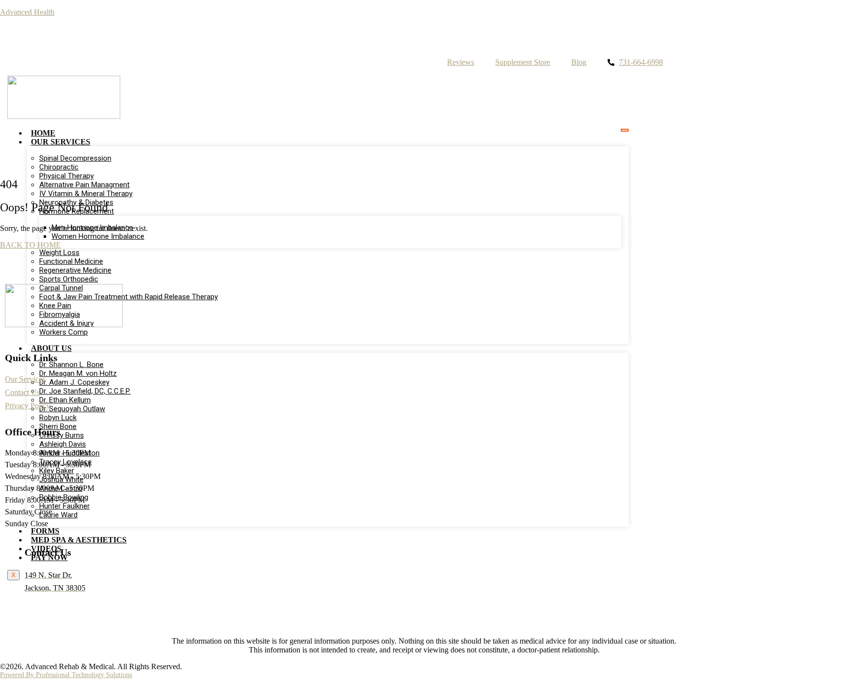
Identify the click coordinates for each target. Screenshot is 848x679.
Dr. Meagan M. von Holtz (78, 373)
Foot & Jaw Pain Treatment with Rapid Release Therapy (128, 296)
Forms (45, 531)
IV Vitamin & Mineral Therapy (85, 193)
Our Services (60, 142)
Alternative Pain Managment (84, 184)
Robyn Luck (58, 417)
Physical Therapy (66, 175)
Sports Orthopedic (68, 279)
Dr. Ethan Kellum (65, 400)
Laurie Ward (58, 514)
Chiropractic (59, 167)
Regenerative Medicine (75, 270)
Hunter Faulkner (64, 506)
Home (43, 133)
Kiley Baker (56, 470)
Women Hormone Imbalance (98, 236)
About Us (51, 348)
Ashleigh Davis (62, 444)
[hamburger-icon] (625, 130)
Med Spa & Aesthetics (79, 540)
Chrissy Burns (61, 435)
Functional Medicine (71, 261)
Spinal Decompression (75, 158)
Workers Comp (63, 332)
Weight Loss (59, 252)
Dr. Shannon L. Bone (71, 364)
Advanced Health (27, 12)
